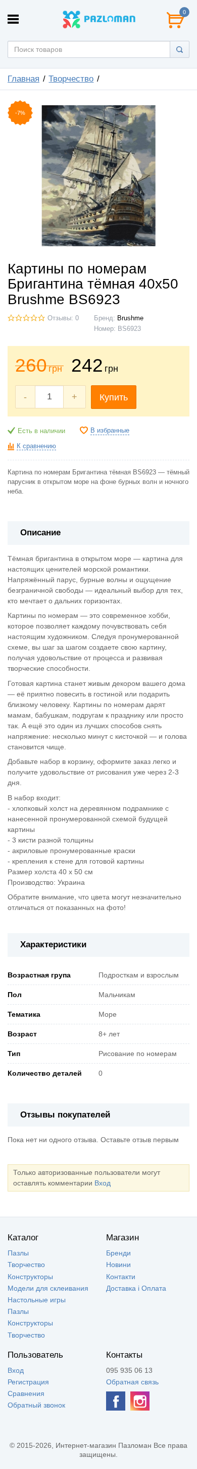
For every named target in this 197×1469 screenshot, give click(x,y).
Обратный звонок (36, 1405)
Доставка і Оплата (136, 1288)
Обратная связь (132, 1382)
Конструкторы (30, 1277)
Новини (118, 1265)
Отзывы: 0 (63, 318)
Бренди (118, 1253)
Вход (102, 1183)
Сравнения (26, 1393)
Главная (23, 79)
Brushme (130, 318)
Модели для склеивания (48, 1288)
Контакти (120, 1277)
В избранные (109, 430)
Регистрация (28, 1382)
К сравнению (36, 446)
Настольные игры (37, 1300)
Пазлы (18, 1253)
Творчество (70, 79)
